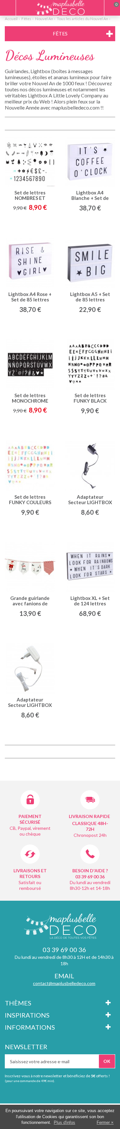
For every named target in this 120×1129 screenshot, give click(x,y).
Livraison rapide (89, 816)
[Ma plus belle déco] (60, 7)
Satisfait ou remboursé (30, 885)
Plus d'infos (64, 1122)
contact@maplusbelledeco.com (64, 983)
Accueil (11, 18)
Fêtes (26, 18)
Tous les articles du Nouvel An (82, 18)
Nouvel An (44, 18)
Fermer (103, 1122)
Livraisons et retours (30, 873)
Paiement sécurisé (30, 819)
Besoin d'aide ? (90, 870)
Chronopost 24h (90, 835)
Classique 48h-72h (90, 826)
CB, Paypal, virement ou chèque (30, 831)
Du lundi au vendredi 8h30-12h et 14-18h (90, 885)
